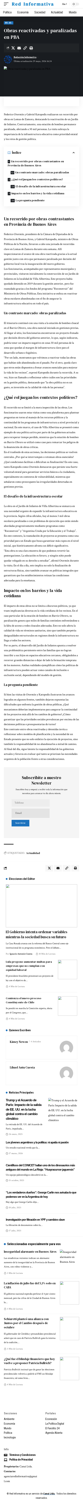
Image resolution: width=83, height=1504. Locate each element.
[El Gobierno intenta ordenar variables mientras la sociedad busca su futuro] (41, 905)
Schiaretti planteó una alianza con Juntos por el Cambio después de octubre (26, 1323)
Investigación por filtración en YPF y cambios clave (35, 1219)
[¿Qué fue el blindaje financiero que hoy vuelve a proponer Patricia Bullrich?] (69, 1368)
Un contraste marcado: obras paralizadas (42, 172)
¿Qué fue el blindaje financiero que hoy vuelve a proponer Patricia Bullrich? (29, 1361)
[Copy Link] (25, 48)
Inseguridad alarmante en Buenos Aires (30, 1252)
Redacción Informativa (25, 57)
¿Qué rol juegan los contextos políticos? (37, 179)
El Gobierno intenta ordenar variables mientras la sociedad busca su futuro (36, 934)
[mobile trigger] (7, 4)
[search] (57, 4)
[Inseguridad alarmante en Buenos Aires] (69, 1261)
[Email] (19, 48)
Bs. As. (8, 23)
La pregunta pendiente (30, 200)
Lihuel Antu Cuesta (22, 1067)
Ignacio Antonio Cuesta (21, 953)
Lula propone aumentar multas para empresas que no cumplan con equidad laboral (29, 966)
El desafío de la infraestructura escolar (41, 186)
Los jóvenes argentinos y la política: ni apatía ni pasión (37, 1142)
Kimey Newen (19, 1042)
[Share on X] (13, 48)
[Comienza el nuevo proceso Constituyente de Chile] (67, 1006)
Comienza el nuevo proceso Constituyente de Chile (23, 1000)
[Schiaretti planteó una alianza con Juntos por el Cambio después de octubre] (69, 1328)
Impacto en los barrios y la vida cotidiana (37, 193)
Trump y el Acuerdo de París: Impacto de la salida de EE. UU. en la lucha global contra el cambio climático (23, 1109)
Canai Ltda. (49, 1493)
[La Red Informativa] (32, 4)
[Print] (31, 48)
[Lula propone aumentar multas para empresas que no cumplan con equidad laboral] (67, 969)
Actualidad (33, 853)
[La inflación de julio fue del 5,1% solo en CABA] (69, 1292)
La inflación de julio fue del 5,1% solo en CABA (30, 1285)
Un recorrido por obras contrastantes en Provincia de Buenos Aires (36, 163)
